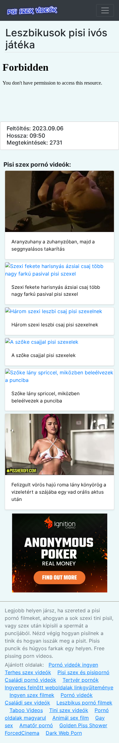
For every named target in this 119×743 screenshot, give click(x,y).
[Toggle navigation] (105, 10)
